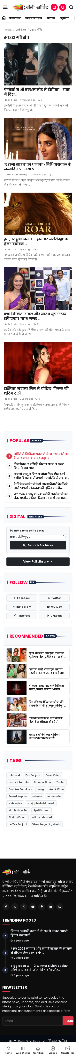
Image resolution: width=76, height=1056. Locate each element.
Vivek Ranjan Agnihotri (46, 824)
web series (15, 803)
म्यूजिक (64, 18)
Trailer (60, 782)
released (14, 775)
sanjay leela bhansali (40, 803)
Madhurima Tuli (18, 810)
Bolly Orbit (10, 99)
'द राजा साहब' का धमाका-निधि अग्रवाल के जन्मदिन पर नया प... (37, 167)
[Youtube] (32, 906)
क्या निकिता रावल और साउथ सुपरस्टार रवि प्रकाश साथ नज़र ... (35, 316)
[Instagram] (23, 906)
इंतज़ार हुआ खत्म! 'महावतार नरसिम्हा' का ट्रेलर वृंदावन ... (36, 241)
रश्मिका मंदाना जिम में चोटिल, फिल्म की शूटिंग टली (36, 391)
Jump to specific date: (27, 530)
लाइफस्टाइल (33, 18)
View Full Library (38, 561)
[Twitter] (14, 906)
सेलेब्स (51, 18)
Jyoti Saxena (41, 810)
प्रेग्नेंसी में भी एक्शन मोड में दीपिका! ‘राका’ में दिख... (37, 92)
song (41, 789)
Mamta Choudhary (15, 174)
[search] (71, 7)
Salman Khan (42, 782)
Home (8, 30)
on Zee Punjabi (18, 824)
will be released (42, 817)
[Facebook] (5, 906)
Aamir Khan (56, 789)
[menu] (5, 7)
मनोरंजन (15, 18)
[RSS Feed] (59, 906)
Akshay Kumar (18, 817)
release (37, 796)
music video (54, 796)
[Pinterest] (41, 906)
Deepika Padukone (20, 789)
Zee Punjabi (32, 775)
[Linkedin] (50, 906)
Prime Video (52, 775)
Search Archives (38, 545)
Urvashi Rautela (19, 782)
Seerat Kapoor (18, 796)
